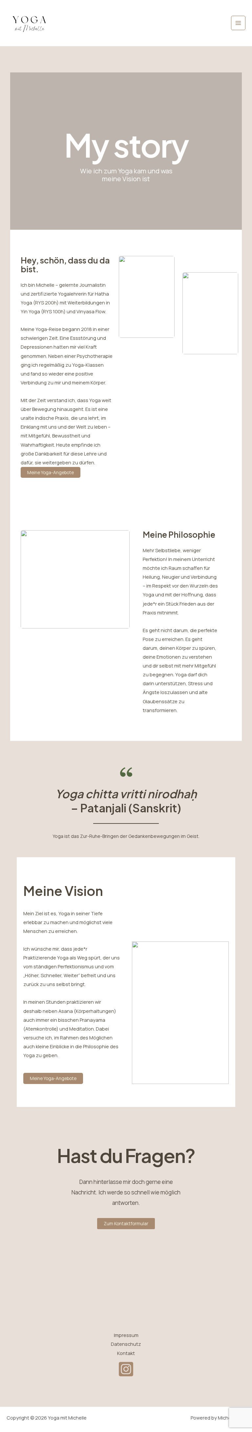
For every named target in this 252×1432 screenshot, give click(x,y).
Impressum (126, 1335)
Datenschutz (126, 1344)
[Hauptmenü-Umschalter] (238, 23)
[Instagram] (126, 1369)
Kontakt (126, 1353)
